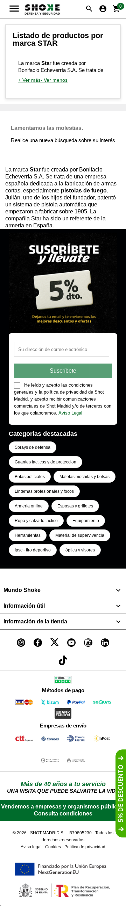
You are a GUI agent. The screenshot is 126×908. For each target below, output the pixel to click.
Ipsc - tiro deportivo (33, 550)
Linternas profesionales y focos (44, 491)
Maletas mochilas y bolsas (84, 476)
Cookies (53, 846)
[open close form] (120, 793)
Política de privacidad (84, 846)
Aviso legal (31, 846)
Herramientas (28, 535)
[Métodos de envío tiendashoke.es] (24, 740)
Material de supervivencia (79, 535)
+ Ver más (29, 80)
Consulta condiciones (63, 814)
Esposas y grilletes (75, 506)
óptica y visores (80, 550)
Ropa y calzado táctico (36, 520)
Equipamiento (85, 520)
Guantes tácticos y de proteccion (45, 462)
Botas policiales (30, 476)
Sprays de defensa (32, 447)
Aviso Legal (70, 413)
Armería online (29, 506)
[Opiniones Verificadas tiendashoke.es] (63, 681)
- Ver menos (54, 80)
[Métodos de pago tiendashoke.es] (24, 703)
